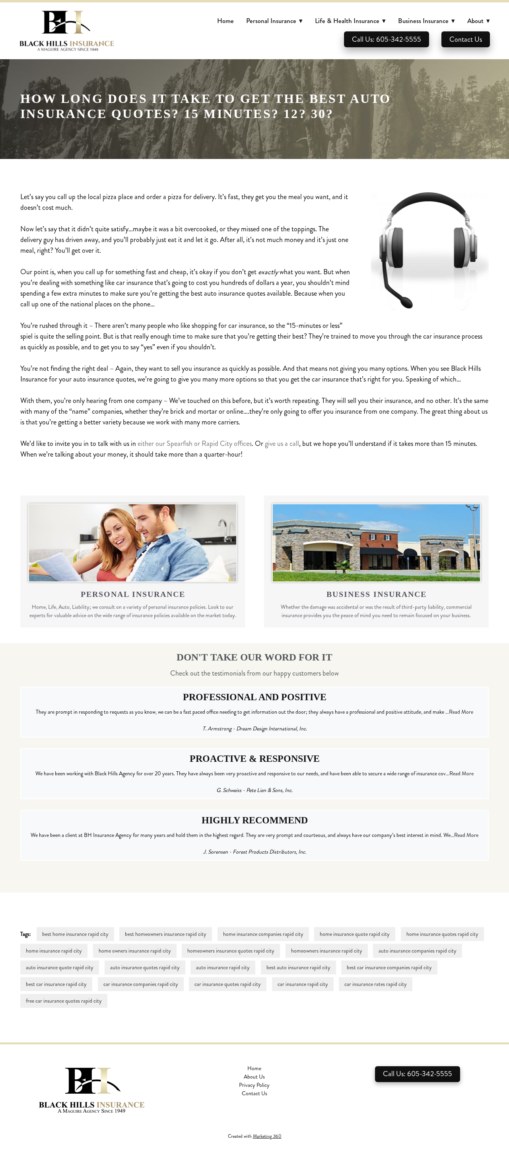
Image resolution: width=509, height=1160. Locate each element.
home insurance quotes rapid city (442, 934)
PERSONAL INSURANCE (133, 594)
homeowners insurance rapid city (326, 951)
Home (225, 20)
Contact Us (465, 39)
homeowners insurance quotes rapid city (230, 951)
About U (253, 1077)
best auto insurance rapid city (298, 967)
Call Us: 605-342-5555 (386, 39)
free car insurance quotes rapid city (64, 1001)
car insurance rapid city (303, 984)
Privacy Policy (254, 1085)
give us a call (282, 443)
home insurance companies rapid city (263, 934)
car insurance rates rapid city (375, 984)
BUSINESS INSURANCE (376, 594)
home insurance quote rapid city (355, 934)
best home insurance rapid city (75, 934)
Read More (461, 712)
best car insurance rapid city (56, 984)
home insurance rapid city (54, 951)
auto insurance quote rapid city (59, 967)
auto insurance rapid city (223, 967)
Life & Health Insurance (350, 20)
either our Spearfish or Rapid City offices (195, 443)
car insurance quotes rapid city (227, 984)
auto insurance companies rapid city (418, 951)
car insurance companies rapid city (140, 984)
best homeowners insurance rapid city (165, 934)
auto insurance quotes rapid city (145, 967)
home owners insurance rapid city (135, 951)
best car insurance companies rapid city (389, 967)
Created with (255, 1136)
